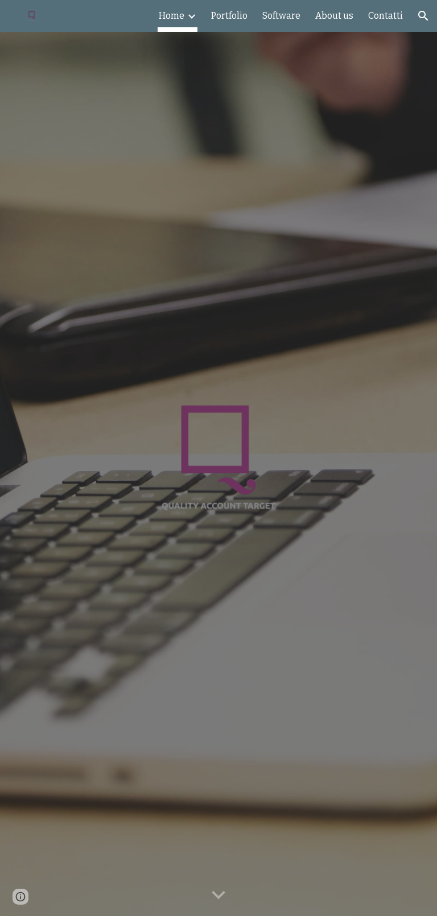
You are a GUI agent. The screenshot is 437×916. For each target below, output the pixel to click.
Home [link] (171, 15)
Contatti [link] (385, 15)
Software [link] (281, 15)
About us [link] (334, 15)
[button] (423, 16)
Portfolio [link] (229, 15)
